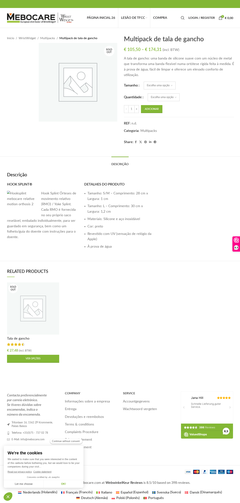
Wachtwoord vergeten (140, 409)
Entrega (70, 409)
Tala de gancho (18, 338)
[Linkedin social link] (150, 142)
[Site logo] (40, 18)
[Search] (182, 18)
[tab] (120, 162)
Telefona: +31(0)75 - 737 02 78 (30, 433)
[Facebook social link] (136, 142)
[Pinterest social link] (145, 142)
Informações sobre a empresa (87, 401)
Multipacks (47, 38)
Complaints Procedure (81, 432)
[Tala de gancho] (33, 308)
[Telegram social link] (155, 142)
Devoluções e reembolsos (84, 417)
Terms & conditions (79, 424)
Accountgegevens (136, 401)
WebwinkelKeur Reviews (124, 483)
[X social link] (140, 142)
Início (10, 38)
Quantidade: (133, 97)
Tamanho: (131, 85)
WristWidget (27, 38)
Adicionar (152, 109)
